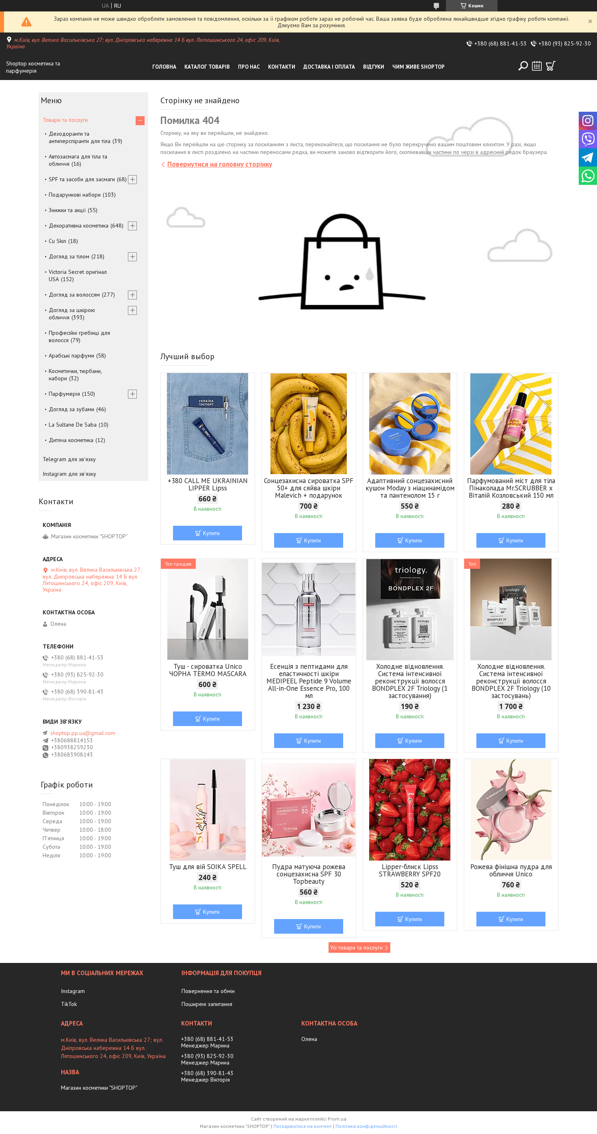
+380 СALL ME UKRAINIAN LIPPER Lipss (208, 484)
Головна (164, 66)
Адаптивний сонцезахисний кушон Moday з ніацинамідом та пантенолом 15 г (410, 488)
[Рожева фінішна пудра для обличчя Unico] (511, 810)
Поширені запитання (207, 1004)
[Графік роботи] (537, 66)
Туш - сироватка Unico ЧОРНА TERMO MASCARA (208, 670)
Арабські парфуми (71, 355)
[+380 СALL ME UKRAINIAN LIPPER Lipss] (208, 424)
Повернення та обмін (208, 991)
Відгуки (373, 66)
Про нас (249, 66)
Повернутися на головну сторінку (219, 164)
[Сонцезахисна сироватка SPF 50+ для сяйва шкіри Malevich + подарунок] (309, 424)
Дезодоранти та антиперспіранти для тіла (79, 137)
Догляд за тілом (69, 256)
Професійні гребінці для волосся (79, 336)
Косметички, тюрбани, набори (75, 374)
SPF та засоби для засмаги (82, 179)
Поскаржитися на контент (302, 1126)
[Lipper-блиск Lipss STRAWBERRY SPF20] (410, 810)
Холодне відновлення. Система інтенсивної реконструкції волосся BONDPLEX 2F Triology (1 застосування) (410, 681)
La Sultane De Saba (73, 424)
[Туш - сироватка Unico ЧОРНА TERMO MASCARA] (208, 609)
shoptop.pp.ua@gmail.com (82, 733)
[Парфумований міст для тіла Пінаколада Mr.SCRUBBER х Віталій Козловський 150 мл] (511, 424)
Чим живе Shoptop (418, 66)
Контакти (281, 66)
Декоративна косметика (78, 225)
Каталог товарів (207, 66)
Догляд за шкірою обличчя (72, 313)
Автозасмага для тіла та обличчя (78, 160)
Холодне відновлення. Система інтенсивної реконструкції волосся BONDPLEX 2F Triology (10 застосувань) (511, 681)
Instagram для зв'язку (69, 473)
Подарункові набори (75, 194)
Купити (211, 533)
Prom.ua (337, 1119)
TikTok (69, 1004)
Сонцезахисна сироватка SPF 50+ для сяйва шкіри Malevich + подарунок (308, 488)
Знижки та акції (67, 210)
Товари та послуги (65, 120)
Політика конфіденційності (366, 1126)
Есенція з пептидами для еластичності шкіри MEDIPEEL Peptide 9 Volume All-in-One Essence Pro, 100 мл (308, 681)
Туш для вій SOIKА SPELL (208, 866)
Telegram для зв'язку (69, 459)
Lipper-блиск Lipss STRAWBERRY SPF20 (410, 870)
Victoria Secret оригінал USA (78, 275)
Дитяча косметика (71, 440)
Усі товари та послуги (356, 947)
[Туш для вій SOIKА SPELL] (208, 810)
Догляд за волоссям (74, 294)
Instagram (73, 991)
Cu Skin (57, 241)
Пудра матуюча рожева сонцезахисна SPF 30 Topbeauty (308, 874)
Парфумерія (64, 393)
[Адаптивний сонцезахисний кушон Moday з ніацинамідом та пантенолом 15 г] (410, 424)
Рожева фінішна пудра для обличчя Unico (511, 870)
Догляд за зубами (71, 409)
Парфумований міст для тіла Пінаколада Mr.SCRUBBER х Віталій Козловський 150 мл (511, 488)
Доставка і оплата (329, 66)
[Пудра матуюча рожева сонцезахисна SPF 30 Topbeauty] (309, 810)
